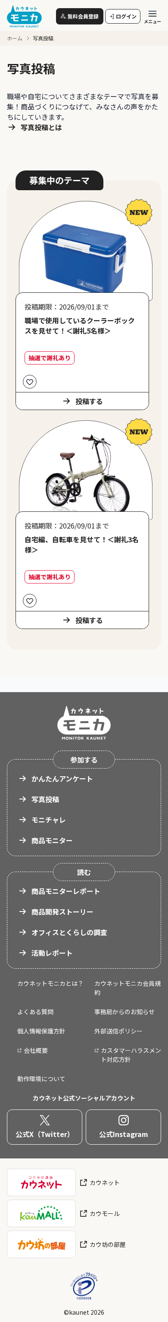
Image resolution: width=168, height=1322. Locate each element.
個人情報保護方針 (41, 1031)
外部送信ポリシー (118, 1031)
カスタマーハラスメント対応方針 (131, 1055)
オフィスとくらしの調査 (69, 932)
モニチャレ (48, 819)
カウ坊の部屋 (108, 1244)
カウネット (105, 1182)
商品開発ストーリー (62, 911)
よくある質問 (35, 1011)
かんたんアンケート (62, 778)
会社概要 (36, 1050)
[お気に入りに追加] (30, 382)
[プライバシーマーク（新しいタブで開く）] (84, 1286)
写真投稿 (45, 799)
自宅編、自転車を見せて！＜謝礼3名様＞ (82, 544)
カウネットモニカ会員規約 (127, 988)
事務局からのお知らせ (124, 1011)
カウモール (105, 1213)
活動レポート (52, 953)
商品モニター (52, 840)
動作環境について (41, 1078)
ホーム (14, 38)
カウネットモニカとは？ (50, 983)
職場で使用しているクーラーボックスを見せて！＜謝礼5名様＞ (80, 325)
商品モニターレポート (65, 891)
